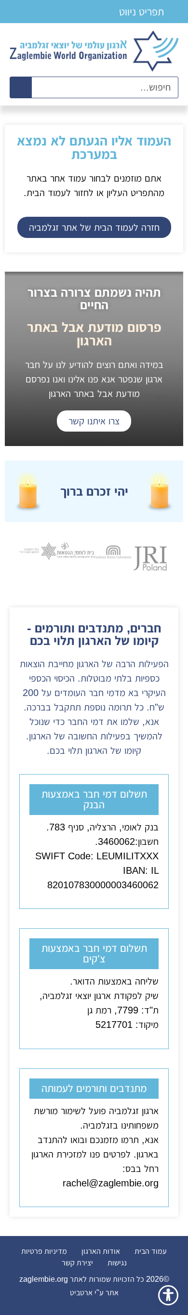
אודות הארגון (100, 1251)
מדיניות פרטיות (44, 1251)
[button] (146, 11)
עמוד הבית (150, 1251)
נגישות (117, 1263)
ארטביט (82, 1293)
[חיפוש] (21, 87)
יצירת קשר (77, 1263)
